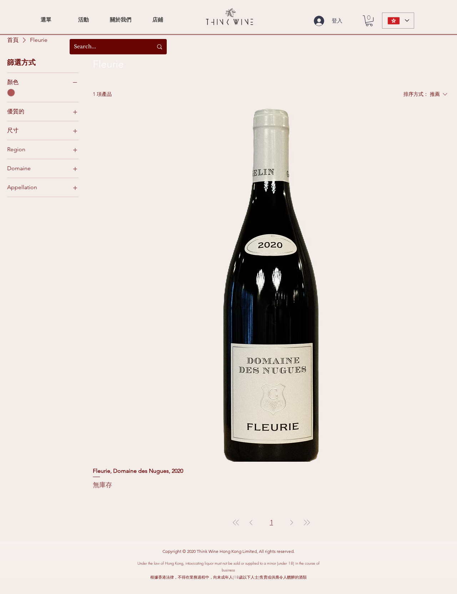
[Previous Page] (251, 522)
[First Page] (236, 522)
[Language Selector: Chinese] (398, 21)
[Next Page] (291, 522)
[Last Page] (306, 522)
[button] (369, 20)
